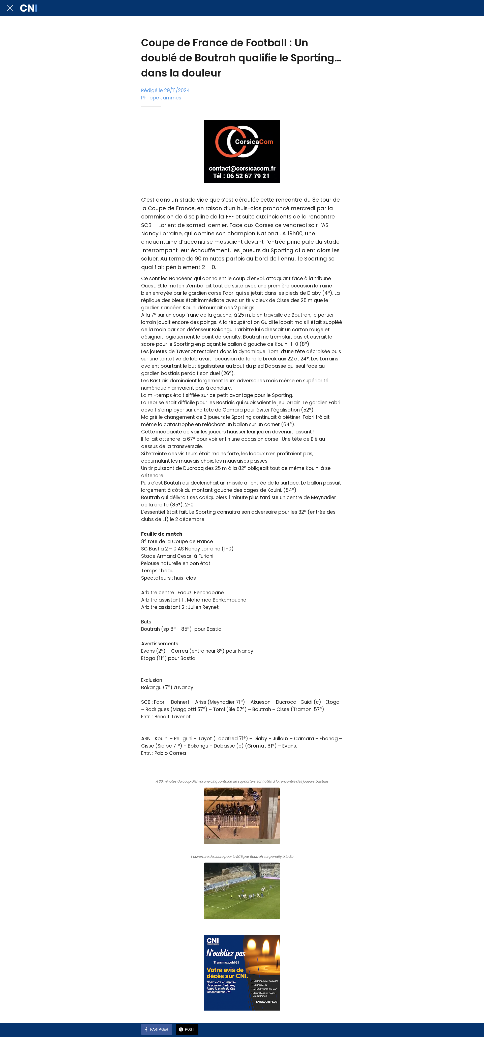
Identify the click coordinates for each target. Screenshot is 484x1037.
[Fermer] (10, 8)
